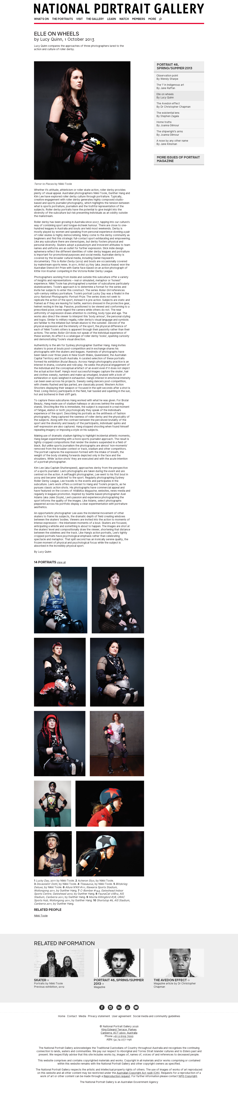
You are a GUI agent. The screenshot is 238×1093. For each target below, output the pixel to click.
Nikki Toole (41, 915)
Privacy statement (99, 1016)
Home (61, 1016)
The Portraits (62, 19)
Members (138, 19)
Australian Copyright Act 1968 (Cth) (138, 1073)
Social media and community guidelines (156, 1016)
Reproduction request (117, 1076)
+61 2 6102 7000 (123, 1036)
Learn (111, 19)
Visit (79, 19)
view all (61, 562)
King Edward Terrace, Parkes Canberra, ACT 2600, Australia (119, 1031)
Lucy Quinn (51, 39)
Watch (124, 19)
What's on (41, 19)
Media (82, 1016)
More (152, 19)
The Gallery (95, 19)
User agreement (121, 1016)
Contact (72, 1016)
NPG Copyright (187, 1076)
